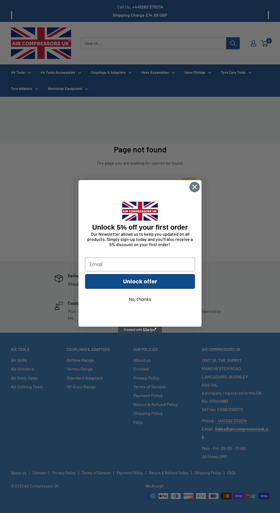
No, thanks (140, 299)
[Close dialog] (194, 187)
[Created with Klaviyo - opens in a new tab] (140, 330)
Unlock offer (140, 281)
